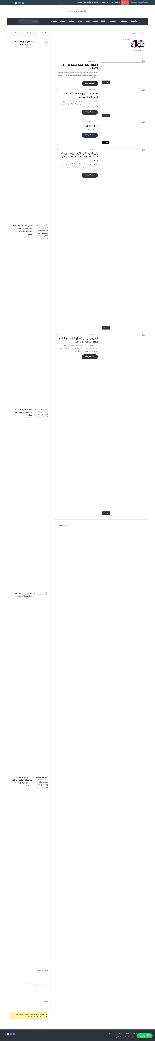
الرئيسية (134, 21)
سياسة (71, 21)
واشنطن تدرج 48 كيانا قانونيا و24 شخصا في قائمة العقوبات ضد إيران (97, 2)
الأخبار (126, 40)
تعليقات (15, 33)
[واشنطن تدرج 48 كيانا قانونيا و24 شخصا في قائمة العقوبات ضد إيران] (41, 499)
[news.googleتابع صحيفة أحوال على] (23, 2)
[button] (145, 1035)
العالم (95, 21)
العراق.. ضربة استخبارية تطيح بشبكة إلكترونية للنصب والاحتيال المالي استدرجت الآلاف (23, 230)
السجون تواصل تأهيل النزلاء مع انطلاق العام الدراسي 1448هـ (78, 340)
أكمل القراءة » (90, 83)
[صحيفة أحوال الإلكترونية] (77, 11)
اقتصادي (113, 21)
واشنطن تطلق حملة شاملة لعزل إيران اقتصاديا (79, 66)
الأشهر (29, 33)
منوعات (54, 21)
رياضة (88, 21)
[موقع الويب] (127, 44)
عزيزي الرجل (92, 125)
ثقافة (103, 21)
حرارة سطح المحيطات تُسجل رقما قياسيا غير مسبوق (23, 595)
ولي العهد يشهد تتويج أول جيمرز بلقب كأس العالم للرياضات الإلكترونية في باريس (79, 156)
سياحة (80, 21)
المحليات (124, 21)
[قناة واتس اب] (16, 2)
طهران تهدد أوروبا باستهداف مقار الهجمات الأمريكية (81, 95)
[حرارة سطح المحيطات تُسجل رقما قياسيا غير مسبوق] (41, 683)
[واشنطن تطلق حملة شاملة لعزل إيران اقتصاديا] (41, 132)
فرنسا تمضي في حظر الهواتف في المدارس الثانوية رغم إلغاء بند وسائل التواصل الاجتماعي (22, 780)
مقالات (62, 21)
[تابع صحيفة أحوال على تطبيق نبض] (19, 2)
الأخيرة (44, 33)
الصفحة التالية (64, 525)
